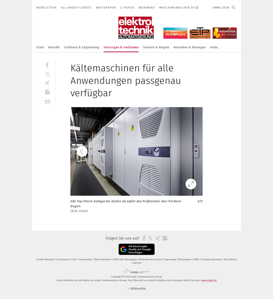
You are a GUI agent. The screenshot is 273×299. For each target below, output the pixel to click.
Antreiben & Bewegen (189, 47)
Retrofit (54, 47)
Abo (75, 259)
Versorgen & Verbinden (121, 47)
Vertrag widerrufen (211, 259)
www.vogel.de (209, 280)
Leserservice (64, 259)
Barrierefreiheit (103, 259)
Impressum (170, 259)
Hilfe (197, 259)
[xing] (47, 83)
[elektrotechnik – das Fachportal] (40, 47)
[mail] (47, 101)
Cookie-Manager (45, 259)
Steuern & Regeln (156, 47)
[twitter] (47, 73)
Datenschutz (86, 259)
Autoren (137, 263)
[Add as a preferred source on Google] (137, 249)
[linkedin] (47, 92)
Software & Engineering (81, 47)
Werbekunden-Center (151, 259)
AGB (116, 259)
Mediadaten (185, 259)
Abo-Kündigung (128, 259)
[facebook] (47, 64)
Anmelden (220, 7)
